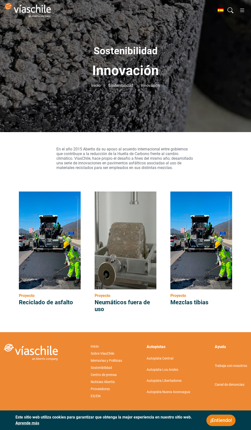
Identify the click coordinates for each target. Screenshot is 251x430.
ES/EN (95, 396)
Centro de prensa (104, 375)
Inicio (95, 346)
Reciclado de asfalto (46, 302)
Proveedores (100, 389)
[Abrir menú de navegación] (242, 10)
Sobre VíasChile (102, 353)
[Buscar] (230, 10)
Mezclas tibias (189, 302)
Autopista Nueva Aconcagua (168, 392)
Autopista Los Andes (162, 370)
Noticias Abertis (103, 382)
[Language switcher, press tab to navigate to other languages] (221, 10)
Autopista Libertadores (164, 381)
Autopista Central (160, 358)
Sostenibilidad (101, 368)
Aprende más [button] (27, 423)
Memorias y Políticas (106, 360)
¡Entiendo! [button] (221, 420)
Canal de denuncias (229, 384)
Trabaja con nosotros (231, 366)
